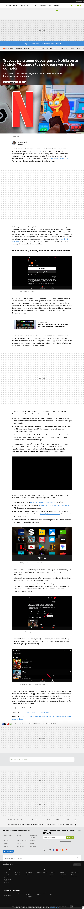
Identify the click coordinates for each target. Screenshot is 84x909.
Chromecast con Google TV (58, 159)
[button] (22, 142)
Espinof (28, 874)
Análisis (19, 835)
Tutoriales (22, 723)
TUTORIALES (42, 6)
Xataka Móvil (7, 874)
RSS (63, 849)
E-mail (25, 82)
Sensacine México (29, 893)
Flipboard (72, 6)
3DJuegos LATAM (19, 893)
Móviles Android (8, 835)
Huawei (6, 843)
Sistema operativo (22, 840)
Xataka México (7, 893)
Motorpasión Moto (52, 875)
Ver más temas (8, 851)
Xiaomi (78, 48)
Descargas (53, 723)
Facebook (17, 82)
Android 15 (46, 824)
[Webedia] (80, 1)
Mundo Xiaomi (7, 883)
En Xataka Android (42, 322)
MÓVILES (16, 6)
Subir (75, 865)
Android (35, 48)
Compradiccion (64, 877)
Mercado (32, 840)
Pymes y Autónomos (74, 875)
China (55, 48)
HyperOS (41, 48)
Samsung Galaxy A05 (57, 824)
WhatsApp (19, 48)
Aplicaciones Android (33, 836)
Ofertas (72, 48)
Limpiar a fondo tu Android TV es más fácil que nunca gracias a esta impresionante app (53, 325)
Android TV (36, 151)
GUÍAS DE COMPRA (53, 6)
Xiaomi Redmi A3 (37, 824)
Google (19, 843)
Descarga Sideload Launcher (50, 514)
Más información (54, 907)
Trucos (45, 723)
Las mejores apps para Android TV (39, 712)
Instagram (75, 6)
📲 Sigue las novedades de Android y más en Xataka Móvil (41, 44)
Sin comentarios (10, 82)
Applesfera (6, 877)
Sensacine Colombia (29, 897)
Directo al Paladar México (42, 893)
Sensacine (29, 872)
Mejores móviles (64, 48)
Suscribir (70, 837)
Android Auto (27, 48)
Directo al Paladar (42, 872)
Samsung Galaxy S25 (24, 824)
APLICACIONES (25, 6)
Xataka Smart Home (7, 879)
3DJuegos (17, 872)
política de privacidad (65, 841)
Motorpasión (52, 872)
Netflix (29, 723)
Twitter (81, 6)
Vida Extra (17, 874)
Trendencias (63, 872)
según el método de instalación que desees (54, 505)
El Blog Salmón (75, 872)
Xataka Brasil (7, 895)
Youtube (78, 6)
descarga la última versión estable (42, 502)
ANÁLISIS (8, 6)
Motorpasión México (52, 893)
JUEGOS (34, 6)
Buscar (77, 858)
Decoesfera (63, 874)
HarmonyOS (49, 48)
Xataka (5, 872)
